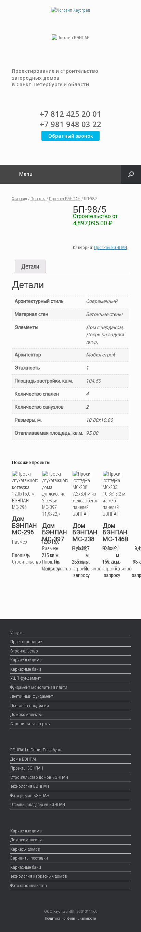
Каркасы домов (25, 849)
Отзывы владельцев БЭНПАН (37, 804)
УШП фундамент (25, 678)
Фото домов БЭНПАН (29, 795)
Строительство (24, 650)
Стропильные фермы (30, 723)
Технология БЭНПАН (29, 786)
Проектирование (26, 641)
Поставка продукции (29, 705)
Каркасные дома (26, 659)
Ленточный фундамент (31, 696)
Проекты (38, 198)
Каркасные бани (25, 669)
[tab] (30, 266)
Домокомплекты (26, 714)
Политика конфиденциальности (70, 918)
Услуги (16, 632)
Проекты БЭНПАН (64, 198)
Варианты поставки (29, 858)
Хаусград (19, 198)
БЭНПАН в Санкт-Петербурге (36, 749)
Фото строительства (28, 885)
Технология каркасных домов (38, 876)
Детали (30, 266)
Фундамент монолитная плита (38, 687)
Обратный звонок (70, 136)
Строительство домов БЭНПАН (39, 777)
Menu (26, 174)
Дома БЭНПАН (24, 759)
